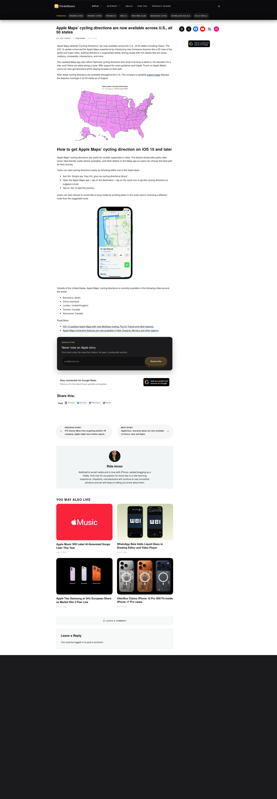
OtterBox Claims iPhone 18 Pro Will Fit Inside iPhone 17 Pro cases (145, 600)
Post (60, 403)
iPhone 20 (111, 16)
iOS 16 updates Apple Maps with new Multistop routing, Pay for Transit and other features (108, 326)
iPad (61, 38)
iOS (57, 38)
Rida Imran (80, 38)
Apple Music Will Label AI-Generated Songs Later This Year (83, 545)
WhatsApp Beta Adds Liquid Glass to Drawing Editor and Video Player (140, 545)
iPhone (67, 38)
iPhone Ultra (76, 16)
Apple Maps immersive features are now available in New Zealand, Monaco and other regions (110, 330)
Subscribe (156, 361)
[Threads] (181, 29)
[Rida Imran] (114, 455)
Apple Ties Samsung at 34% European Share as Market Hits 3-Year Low (83, 600)
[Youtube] (202, 29)
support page (153, 74)
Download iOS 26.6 (180, 16)
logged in (79, 642)
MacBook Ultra (159, 16)
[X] (188, 29)
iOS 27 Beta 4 (201, 16)
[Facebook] (195, 29)
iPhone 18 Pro (95, 16)
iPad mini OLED (139, 16)
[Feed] (209, 29)
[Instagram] (216, 29)
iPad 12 (123, 16)
